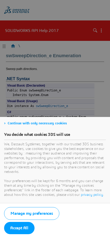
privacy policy (92, 195)
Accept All (19, 228)
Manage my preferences (31, 213)
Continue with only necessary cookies (37, 123)
